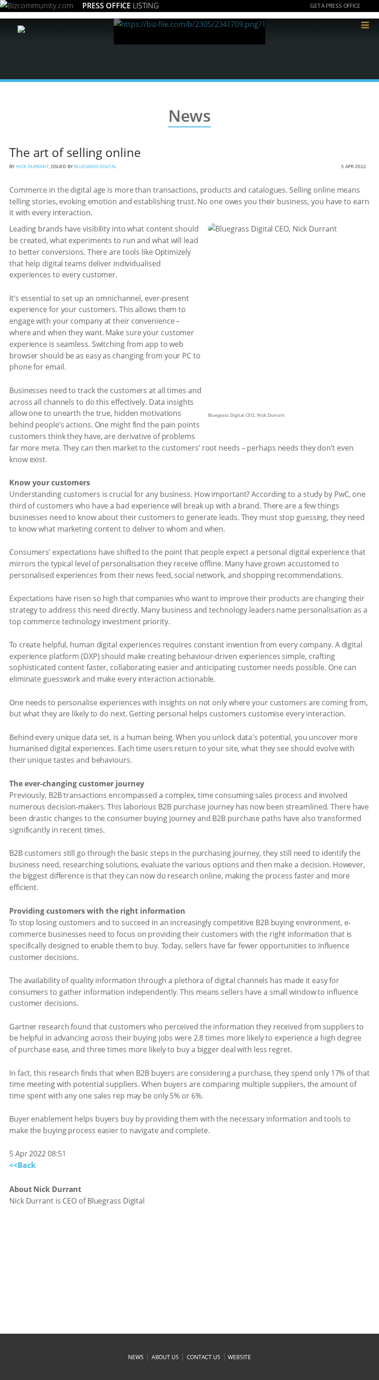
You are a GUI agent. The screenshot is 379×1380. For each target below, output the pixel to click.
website (239, 1357)
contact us (203, 1357)
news (136, 1357)
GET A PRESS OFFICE (335, 6)
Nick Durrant (32, 166)
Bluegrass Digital (95, 166)
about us (165, 1357)
